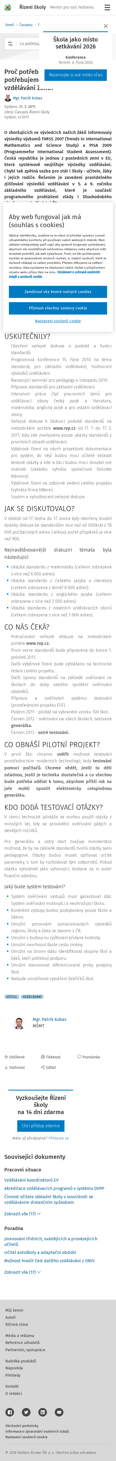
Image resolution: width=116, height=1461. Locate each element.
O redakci (13, 1393)
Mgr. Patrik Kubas (27, 98)
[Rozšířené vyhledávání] (10, 44)
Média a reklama (19, 1335)
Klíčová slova (16, 1324)
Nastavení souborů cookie (26, 1437)
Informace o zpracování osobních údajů (37, 1431)
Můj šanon (14, 1310)
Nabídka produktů (20, 1361)
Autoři (10, 1317)
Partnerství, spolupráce (25, 1350)
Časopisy (26, 25)
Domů (9, 25)
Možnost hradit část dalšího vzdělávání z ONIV (49, 1260)
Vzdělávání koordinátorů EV (31, 1180)
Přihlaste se (59, 1138)
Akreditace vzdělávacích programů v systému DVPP (54, 1188)
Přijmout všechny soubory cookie (58, 308)
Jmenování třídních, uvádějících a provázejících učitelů (50, 1241)
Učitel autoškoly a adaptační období (40, 1252)
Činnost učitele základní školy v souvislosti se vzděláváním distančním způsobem (48, 1199)
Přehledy (13, 1375)
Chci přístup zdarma (41, 1125)
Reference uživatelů (22, 1342)
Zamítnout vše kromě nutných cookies (58, 292)
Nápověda (14, 1368)
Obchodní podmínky (21, 1426)
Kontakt (12, 1386)
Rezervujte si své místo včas (75, 74)
